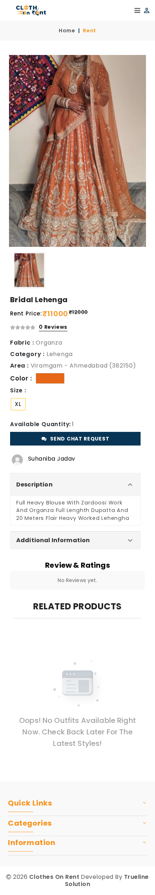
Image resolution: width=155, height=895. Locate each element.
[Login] (146, 10)
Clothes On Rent (54, 877)
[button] (75, 484)
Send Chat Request (79, 438)
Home (67, 30)
